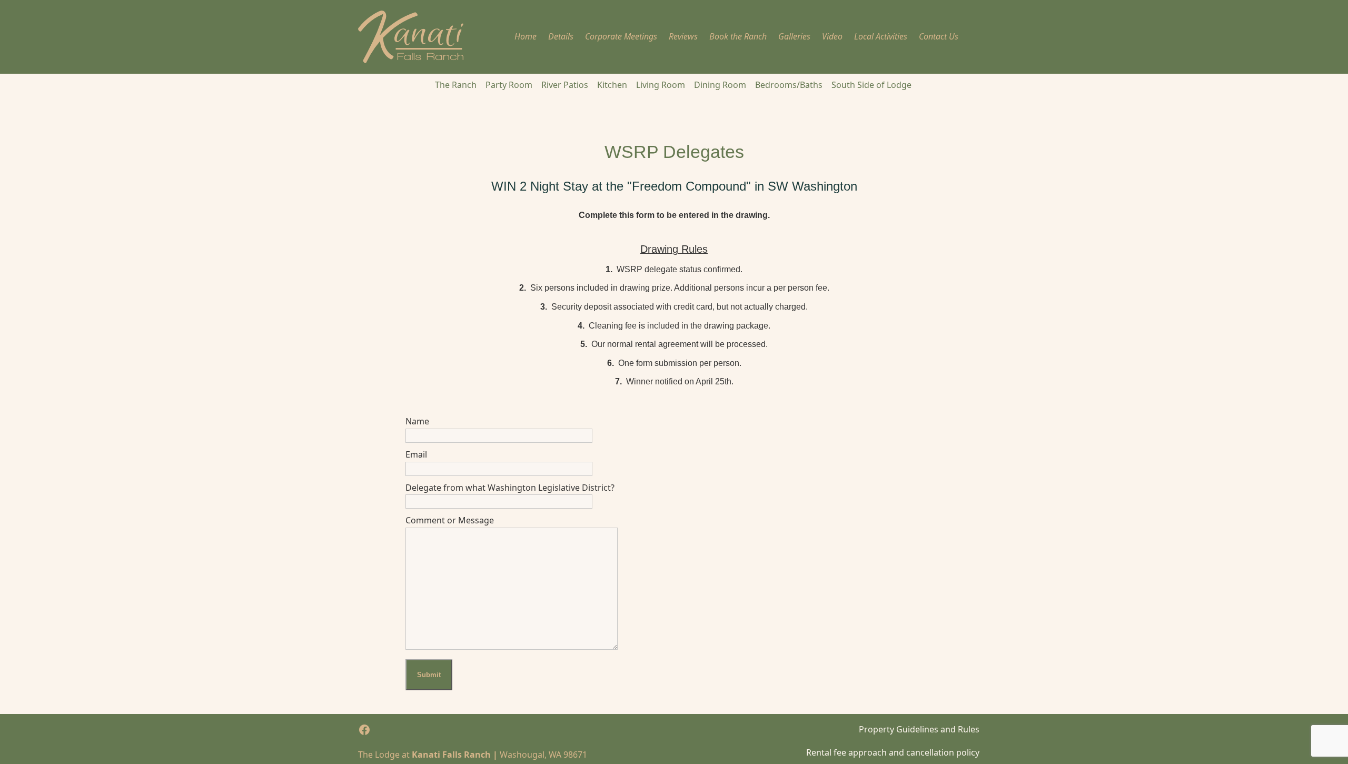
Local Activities (880, 36)
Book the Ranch (738, 36)
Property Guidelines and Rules (919, 729)
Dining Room (720, 85)
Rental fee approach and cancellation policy (892, 752)
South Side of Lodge (871, 85)
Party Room (508, 85)
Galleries (794, 36)
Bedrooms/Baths (788, 85)
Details (560, 36)
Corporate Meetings (621, 36)
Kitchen (612, 85)
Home (525, 36)
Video (832, 36)
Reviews (683, 36)
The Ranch (456, 85)
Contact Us (938, 36)
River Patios (564, 85)
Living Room (660, 85)
